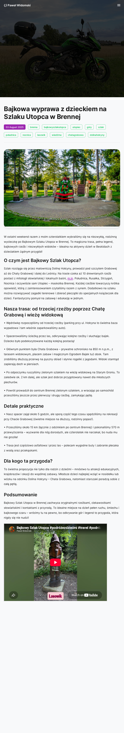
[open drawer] (119, 5)
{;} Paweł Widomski (17, 5)
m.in (70, 278)
